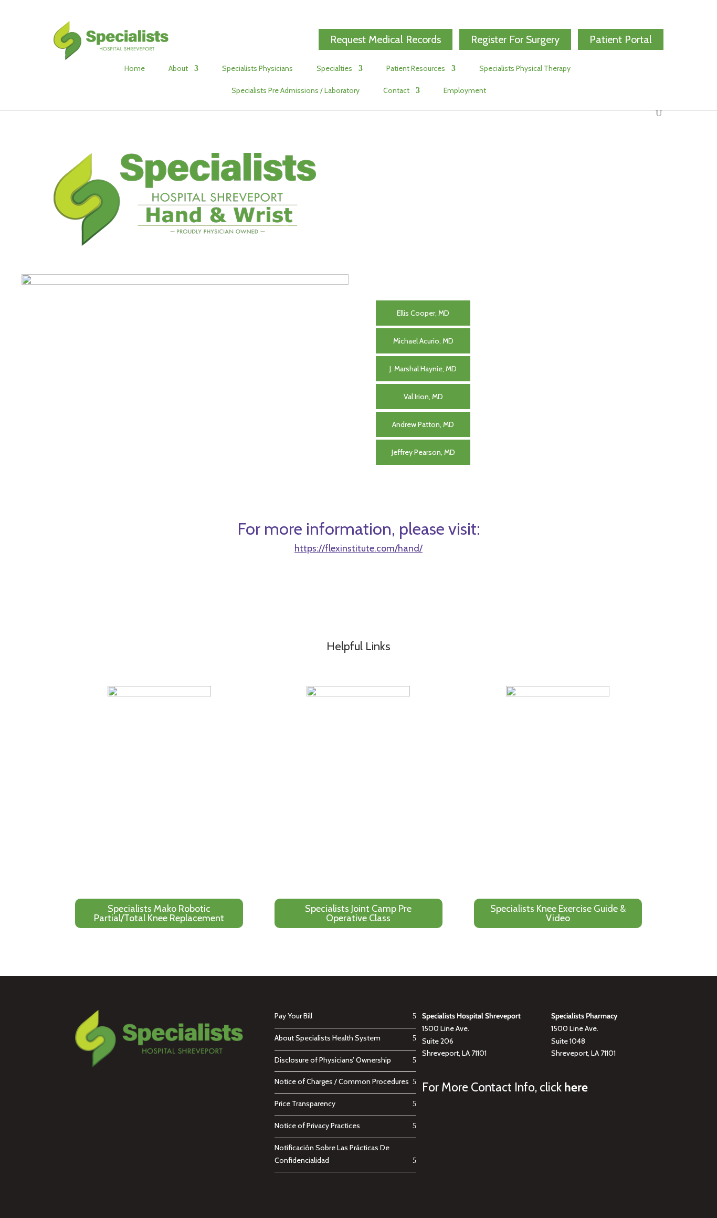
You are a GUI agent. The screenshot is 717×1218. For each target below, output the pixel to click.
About (178, 69)
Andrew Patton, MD (423, 424)
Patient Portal (620, 39)
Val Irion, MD (423, 396)
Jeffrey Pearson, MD (423, 452)
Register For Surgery (515, 39)
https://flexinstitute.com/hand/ (358, 548)
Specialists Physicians (257, 69)
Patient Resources (415, 69)
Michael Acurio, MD (423, 341)
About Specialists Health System (328, 1038)
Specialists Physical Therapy (525, 69)
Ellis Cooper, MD (423, 313)
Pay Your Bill (293, 1016)
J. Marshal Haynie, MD (423, 368)
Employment (465, 91)
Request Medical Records (385, 39)
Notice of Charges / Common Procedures (342, 1081)
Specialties (334, 69)
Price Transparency (305, 1103)
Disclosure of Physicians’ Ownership (333, 1060)
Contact (396, 91)
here (576, 1087)
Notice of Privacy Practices (317, 1125)
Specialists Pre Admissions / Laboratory (295, 91)
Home (134, 69)
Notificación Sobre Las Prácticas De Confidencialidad (332, 1154)
